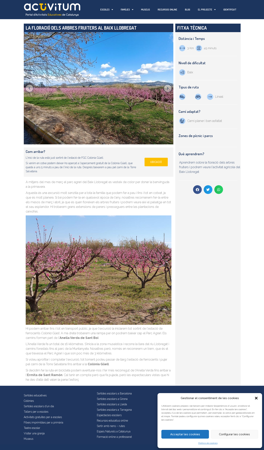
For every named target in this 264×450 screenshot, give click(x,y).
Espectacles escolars (109, 415)
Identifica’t (229, 9)
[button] (256, 398)
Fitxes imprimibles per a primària (43, 422)
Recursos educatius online (112, 420)
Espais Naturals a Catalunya (113, 431)
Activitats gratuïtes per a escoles (43, 417)
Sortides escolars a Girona (112, 398)
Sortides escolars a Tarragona (114, 409)
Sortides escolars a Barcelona (114, 393)
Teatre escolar (32, 427)
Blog (187, 9)
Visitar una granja (34, 433)
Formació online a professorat (114, 436)
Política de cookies (208, 443)
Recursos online (167, 9)
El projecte (205, 9)
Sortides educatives (35, 395)
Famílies (125, 9)
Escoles (105, 9)
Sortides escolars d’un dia (39, 406)
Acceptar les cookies (185, 434)
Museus (145, 9)
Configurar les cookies (234, 434)
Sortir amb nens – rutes (111, 426)
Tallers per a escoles (36, 411)
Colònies (29, 400)
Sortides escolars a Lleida (112, 404)
